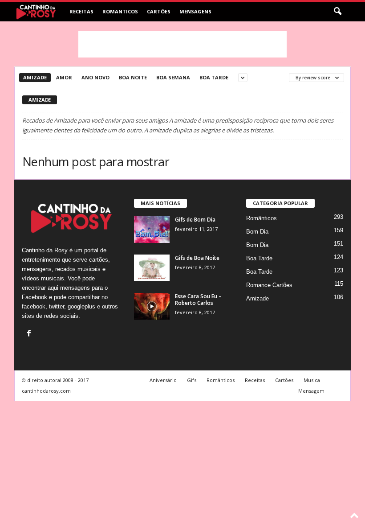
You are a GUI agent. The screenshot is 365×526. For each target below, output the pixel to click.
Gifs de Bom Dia (195, 219)
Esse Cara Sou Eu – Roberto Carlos (198, 299)
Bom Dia (257, 231)
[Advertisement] (182, 44)
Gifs (191, 380)
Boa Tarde (213, 77)
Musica (312, 380)
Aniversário (163, 380)
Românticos (261, 218)
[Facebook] (30, 334)
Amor (64, 77)
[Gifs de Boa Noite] (152, 268)
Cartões (158, 11)
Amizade (35, 77)
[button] (337, 11)
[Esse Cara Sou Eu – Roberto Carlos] (152, 306)
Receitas (81, 11)
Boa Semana (173, 77)
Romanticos (120, 11)
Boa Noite (133, 77)
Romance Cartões (269, 285)
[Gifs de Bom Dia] (152, 229)
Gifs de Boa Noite (197, 258)
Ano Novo (95, 77)
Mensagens (195, 11)
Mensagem (311, 390)
